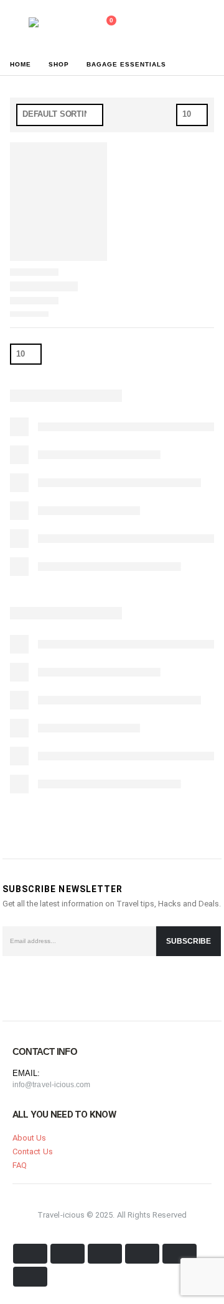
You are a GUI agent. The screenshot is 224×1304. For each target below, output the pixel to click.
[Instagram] (74, 984)
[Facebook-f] (14, 984)
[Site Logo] (56, 27)
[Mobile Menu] (15, 26)
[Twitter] (44, 984)
